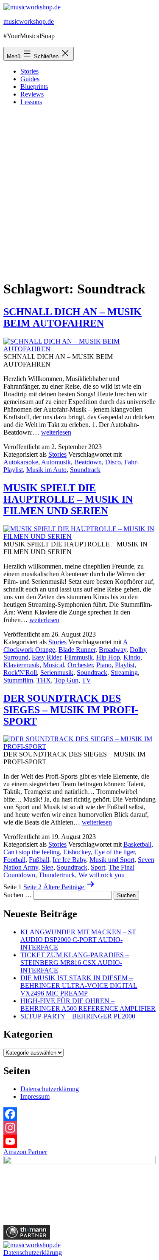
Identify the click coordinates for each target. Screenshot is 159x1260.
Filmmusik (78, 657)
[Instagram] (79, 1128)
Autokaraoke (20, 462)
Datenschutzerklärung (49, 1088)
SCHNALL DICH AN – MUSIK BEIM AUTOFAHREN (72, 317)
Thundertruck (57, 875)
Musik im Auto (46, 469)
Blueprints (34, 86)
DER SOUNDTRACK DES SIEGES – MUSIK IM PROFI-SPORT (70, 710)
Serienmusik (56, 672)
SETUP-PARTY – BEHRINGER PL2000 (77, 1016)
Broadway (112, 649)
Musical (53, 664)
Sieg (47, 867)
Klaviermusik (21, 664)
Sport (98, 867)
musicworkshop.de (28, 21)
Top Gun (66, 680)
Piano (104, 664)
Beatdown (88, 462)
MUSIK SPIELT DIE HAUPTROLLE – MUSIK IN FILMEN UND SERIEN (68, 499)
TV (86, 680)
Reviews (32, 94)
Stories (29, 71)
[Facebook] (79, 1114)
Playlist (124, 664)
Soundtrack (85, 469)
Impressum (35, 1096)
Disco (113, 462)
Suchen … (17, 895)
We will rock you (101, 875)
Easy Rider (46, 657)
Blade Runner (77, 649)
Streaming (124, 672)
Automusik (56, 462)
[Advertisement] (79, 192)
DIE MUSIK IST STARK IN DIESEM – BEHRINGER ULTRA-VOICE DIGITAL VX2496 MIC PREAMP (78, 985)
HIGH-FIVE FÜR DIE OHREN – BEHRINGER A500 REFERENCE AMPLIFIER (88, 1004)
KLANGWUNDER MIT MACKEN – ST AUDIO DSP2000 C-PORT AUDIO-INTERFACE (78, 939)
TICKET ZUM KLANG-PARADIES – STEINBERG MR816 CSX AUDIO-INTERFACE (74, 962)
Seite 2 (32, 886)
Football (14, 859)
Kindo (131, 657)
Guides (29, 78)
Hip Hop (108, 657)
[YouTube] (79, 1141)
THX (43, 680)
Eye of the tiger (114, 852)
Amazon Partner (25, 1151)
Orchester (80, 664)
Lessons (31, 101)
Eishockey (77, 852)
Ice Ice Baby (69, 859)
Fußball (39, 859)
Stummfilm (18, 680)
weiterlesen (56, 432)
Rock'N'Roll (20, 672)
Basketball (137, 844)
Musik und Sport (111, 859)
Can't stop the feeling (31, 852)
